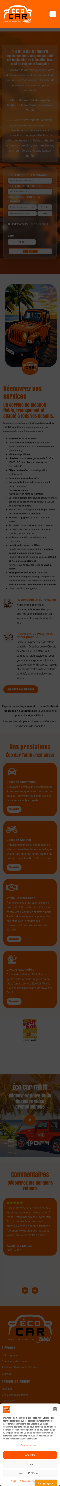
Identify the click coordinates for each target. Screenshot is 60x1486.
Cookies (14, 1481)
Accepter (30, 1455)
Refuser (30, 1464)
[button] (55, 1409)
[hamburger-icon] (53, 14)
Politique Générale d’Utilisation (34, 1481)
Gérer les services (29, 1445)
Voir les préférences (30, 1473)
